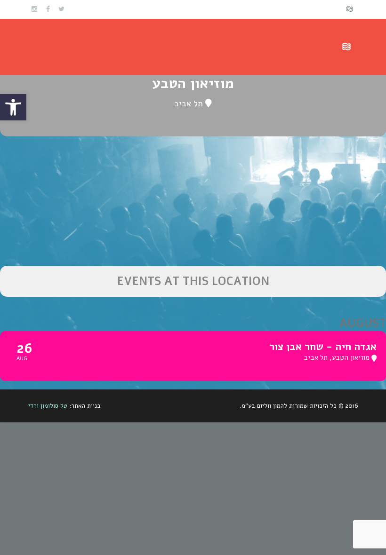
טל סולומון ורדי (47, 406)
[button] (13, 107)
